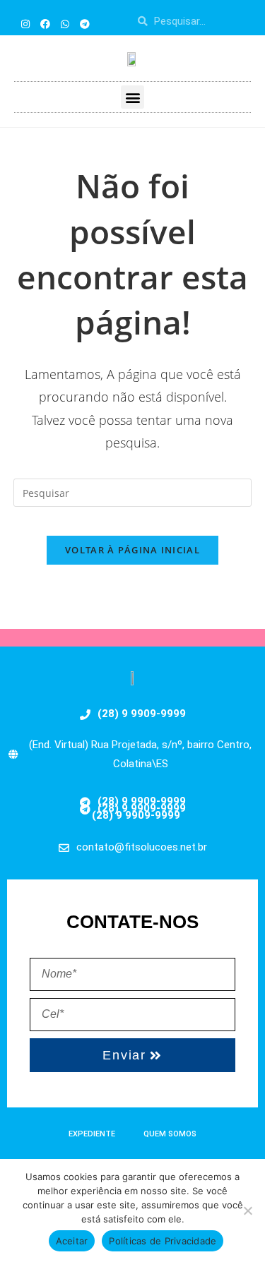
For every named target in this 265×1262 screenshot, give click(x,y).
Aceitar (72, 1240)
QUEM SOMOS (169, 1133)
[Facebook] (45, 24)
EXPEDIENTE (92, 1133)
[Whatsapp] (65, 24)
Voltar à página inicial (132, 549)
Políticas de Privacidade (162, 1240)
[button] (132, 97)
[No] (247, 1210)
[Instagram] (25, 24)
